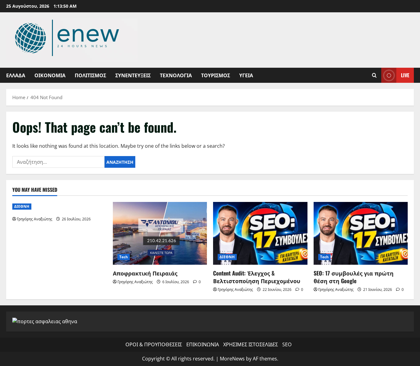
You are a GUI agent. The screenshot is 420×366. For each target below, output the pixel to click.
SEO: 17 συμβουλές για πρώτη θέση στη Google (354, 277)
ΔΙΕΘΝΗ (22, 206)
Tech (123, 256)
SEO (286, 344)
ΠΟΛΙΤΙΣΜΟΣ (90, 75)
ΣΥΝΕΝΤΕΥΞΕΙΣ (133, 75)
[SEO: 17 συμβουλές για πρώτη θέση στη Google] (361, 233)
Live (405, 75)
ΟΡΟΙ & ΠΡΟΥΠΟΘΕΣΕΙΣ (153, 344)
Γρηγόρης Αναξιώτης (34, 219)
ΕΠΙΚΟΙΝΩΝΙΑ (202, 344)
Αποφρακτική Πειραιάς (145, 273)
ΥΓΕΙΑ (246, 75)
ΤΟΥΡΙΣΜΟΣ (215, 75)
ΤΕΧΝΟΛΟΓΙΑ (176, 75)
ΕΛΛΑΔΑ (15, 75)
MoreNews (232, 358)
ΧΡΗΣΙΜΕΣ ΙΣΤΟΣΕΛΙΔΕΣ (250, 344)
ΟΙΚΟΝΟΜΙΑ (49, 75)
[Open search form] (374, 75)
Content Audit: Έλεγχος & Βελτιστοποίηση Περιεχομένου (256, 277)
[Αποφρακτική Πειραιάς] (160, 233)
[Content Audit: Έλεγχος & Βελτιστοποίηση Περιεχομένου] (260, 233)
